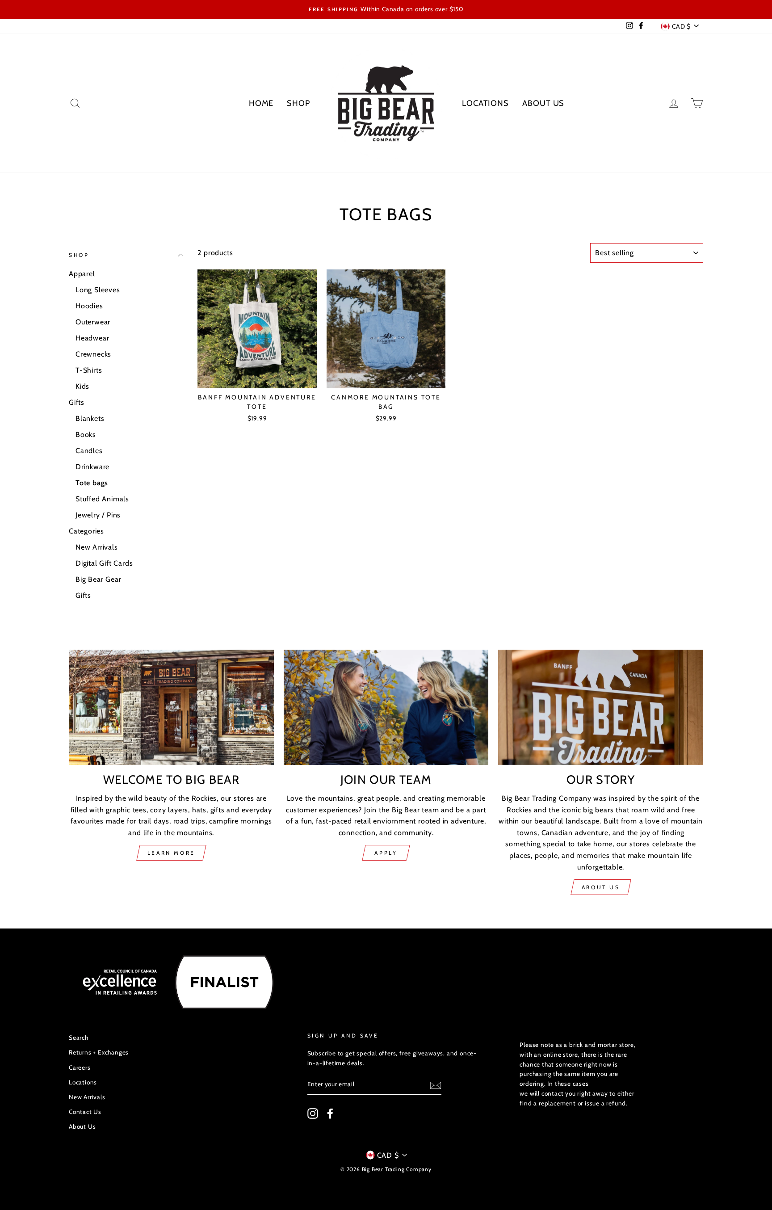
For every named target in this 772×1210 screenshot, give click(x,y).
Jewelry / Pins (98, 515)
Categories (86, 531)
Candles (89, 450)
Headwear (92, 338)
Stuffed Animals (102, 499)
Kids (82, 386)
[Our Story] (600, 707)
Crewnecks (93, 354)
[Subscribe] (435, 1085)
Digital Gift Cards (104, 563)
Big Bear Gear (98, 579)
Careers (80, 1067)
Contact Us (85, 1111)
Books (86, 434)
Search (78, 1037)
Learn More (171, 852)
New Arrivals (97, 547)
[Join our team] (386, 707)
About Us (543, 103)
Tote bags (92, 483)
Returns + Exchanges (99, 1052)
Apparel (82, 273)
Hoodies (89, 306)
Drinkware (92, 466)
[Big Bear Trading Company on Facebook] (330, 1113)
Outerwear (93, 322)
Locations (485, 103)
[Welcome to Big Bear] (171, 707)
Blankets (90, 418)
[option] (386, 9)
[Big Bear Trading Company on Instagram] (312, 1113)
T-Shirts (89, 370)
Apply (385, 852)
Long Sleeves (98, 290)
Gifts (76, 402)
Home (261, 103)
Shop (298, 103)
